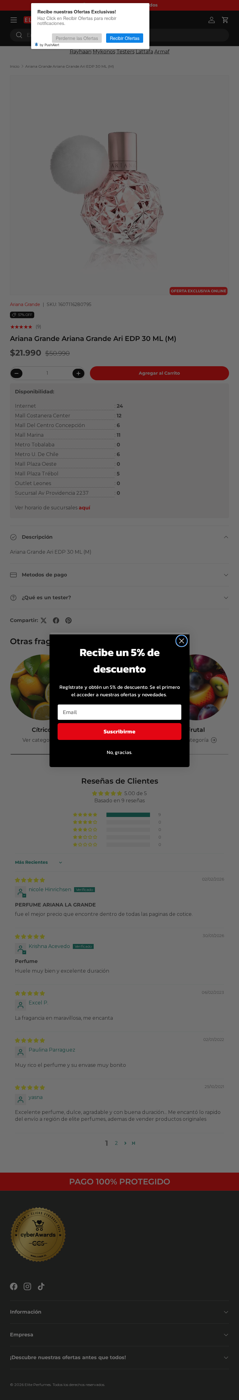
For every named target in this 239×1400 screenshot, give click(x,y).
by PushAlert (49, 44)
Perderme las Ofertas (77, 38)
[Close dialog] (181, 640)
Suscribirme (119, 731)
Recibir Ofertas (124, 38)
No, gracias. (119, 752)
